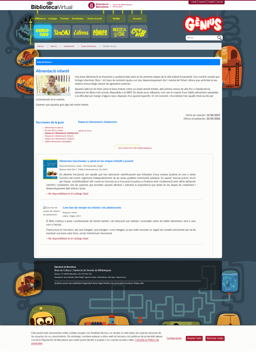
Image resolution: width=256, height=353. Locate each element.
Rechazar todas (215, 338)
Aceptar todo (194, 338)
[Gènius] (203, 22)
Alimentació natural (54, 128)
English (211, 2)
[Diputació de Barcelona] (110, 5)
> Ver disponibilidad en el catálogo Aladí (67, 194)
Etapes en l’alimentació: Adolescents (61, 133)
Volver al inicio (85, 131)
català (194, 2)
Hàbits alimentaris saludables (58, 141)
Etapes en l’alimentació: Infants (59, 136)
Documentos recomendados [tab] (128, 148)
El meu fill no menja (54, 130)
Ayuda (220, 2)
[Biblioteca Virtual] (51, 5)
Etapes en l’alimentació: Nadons (59, 139)
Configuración (174, 338)
